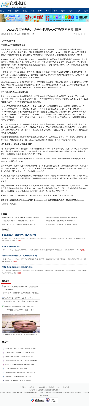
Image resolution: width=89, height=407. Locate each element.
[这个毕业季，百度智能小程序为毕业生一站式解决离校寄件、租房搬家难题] (21, 289)
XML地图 (42, 387)
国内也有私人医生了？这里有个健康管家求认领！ (20, 348)
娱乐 (40, 11)
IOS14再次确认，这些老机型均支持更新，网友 (19, 352)
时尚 (48, 11)
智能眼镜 (14, 204)
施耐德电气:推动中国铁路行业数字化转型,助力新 (20, 372)
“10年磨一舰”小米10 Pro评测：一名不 (20, 310)
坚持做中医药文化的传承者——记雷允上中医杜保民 (21, 360)
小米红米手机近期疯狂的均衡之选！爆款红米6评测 (61, 217)
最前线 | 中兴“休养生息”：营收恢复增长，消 (19, 356)
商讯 (86, 11)
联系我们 (32, 387)
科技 (25, 11)
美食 (71, 11)
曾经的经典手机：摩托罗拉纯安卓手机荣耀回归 (60, 221)
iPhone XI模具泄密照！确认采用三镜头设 (18, 381)
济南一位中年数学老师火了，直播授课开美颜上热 (19, 256)
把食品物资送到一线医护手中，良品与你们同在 (19, 235)
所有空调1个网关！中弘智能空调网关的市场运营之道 (18, 224)
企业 (55, 11)
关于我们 (23, 387)
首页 (2, 11)
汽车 (32, 11)
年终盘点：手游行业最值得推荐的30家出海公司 (20, 364)
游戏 (63, 11)
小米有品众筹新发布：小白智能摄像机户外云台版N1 (18, 221)
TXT (58, 387)
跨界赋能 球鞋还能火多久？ (12, 246)
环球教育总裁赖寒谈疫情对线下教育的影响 (17, 267)
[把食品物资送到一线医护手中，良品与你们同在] (17, 298)
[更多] (19, 240)
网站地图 (51, 387)
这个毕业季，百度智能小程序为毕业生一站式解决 (21, 293)
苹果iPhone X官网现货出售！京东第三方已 (18, 376)
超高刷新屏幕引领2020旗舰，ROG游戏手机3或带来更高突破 (20, 217)
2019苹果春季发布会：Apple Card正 (16, 368)
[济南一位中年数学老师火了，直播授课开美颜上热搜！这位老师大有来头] (21, 332)
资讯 (9, 11)
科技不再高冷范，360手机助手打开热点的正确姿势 (61, 224)
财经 (17, 11)
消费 (78, 11)
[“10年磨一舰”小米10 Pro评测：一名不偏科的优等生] (18, 306)
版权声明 (66, 387)
